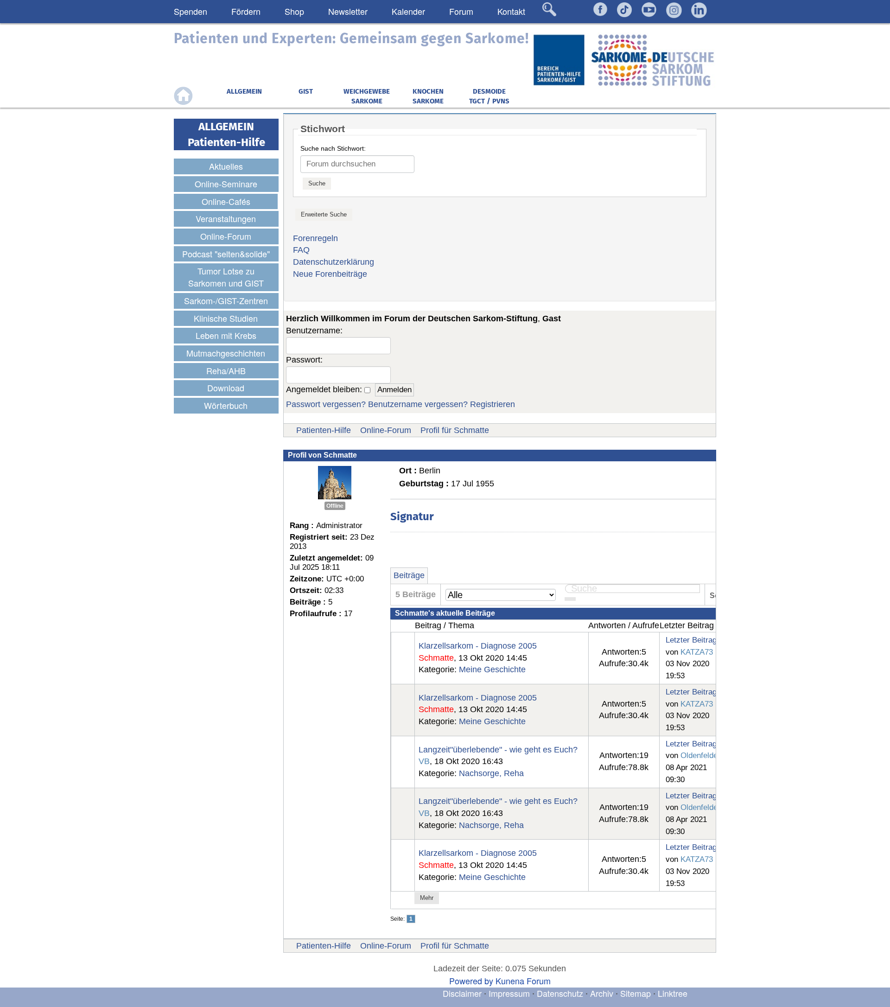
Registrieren (492, 404)
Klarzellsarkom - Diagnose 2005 (478, 645)
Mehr (426, 897)
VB (424, 761)
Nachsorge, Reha (491, 773)
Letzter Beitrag (691, 640)
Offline (334, 506)
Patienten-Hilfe (323, 430)
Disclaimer (462, 993)
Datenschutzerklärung (333, 262)
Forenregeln (315, 238)
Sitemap (635, 993)
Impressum (509, 993)
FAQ (301, 250)
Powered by (471, 981)
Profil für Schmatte (454, 430)
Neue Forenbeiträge (330, 274)
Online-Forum (385, 430)
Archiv (601, 993)
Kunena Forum (523, 981)
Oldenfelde (699, 755)
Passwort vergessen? (326, 404)
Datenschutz (561, 993)
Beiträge (409, 575)
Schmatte (436, 658)
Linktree (672, 993)
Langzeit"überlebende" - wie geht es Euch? (498, 749)
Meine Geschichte (492, 669)
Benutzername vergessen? (418, 404)
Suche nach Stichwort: (333, 148)
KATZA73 (696, 652)
